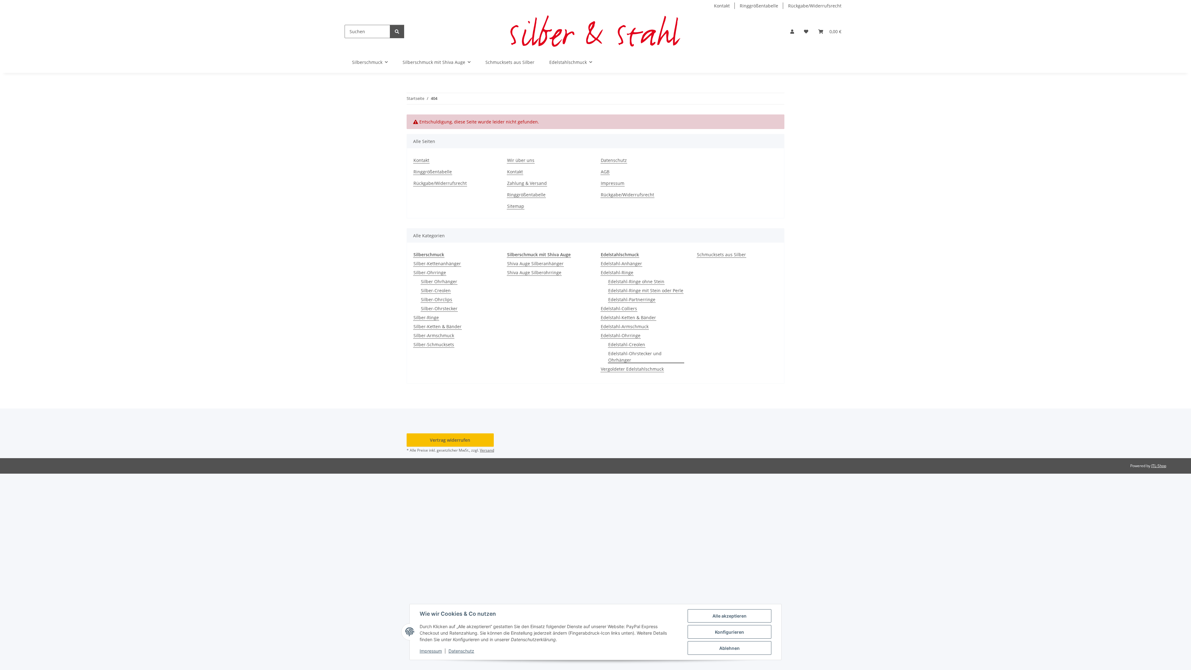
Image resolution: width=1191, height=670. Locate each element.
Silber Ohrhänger (439, 281)
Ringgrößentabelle (759, 6)
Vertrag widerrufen (450, 440)
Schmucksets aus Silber (721, 254)
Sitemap (515, 206)
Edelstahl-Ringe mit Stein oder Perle (645, 290)
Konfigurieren (729, 632)
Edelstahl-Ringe (617, 272)
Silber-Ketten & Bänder (437, 326)
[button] (792, 31)
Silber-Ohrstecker (439, 308)
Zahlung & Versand (527, 183)
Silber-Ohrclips (436, 299)
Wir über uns (520, 160)
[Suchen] (397, 31)
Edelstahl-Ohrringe (620, 335)
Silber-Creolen (436, 290)
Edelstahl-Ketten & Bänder (628, 317)
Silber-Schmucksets (433, 344)
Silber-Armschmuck (433, 335)
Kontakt (722, 6)
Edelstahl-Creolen (626, 344)
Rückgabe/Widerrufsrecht (814, 6)
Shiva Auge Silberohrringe (534, 272)
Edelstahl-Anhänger (621, 263)
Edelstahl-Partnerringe (631, 299)
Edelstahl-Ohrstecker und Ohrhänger (635, 357)
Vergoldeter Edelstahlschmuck (632, 369)
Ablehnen (729, 648)
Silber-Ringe (426, 317)
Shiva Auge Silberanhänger (535, 263)
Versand (487, 450)
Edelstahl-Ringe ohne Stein (636, 281)
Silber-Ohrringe (429, 272)
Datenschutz (461, 651)
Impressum (431, 651)
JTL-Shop (1158, 465)
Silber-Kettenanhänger (437, 263)
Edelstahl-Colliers (619, 308)
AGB (605, 172)
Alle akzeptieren (729, 616)
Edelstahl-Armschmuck (625, 326)
